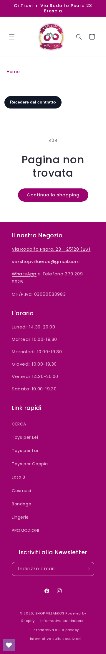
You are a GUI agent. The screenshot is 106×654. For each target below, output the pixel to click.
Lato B (18, 477)
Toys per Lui (25, 450)
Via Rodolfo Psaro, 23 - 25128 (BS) (51, 249)
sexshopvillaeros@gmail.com (46, 261)
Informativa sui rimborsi (62, 620)
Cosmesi (21, 491)
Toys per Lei (25, 437)
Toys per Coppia (30, 464)
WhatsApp (24, 274)
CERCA (19, 424)
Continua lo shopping (53, 195)
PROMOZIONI (25, 530)
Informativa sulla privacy (56, 629)
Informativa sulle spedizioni (56, 638)
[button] (11, 36)
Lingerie (20, 517)
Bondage (21, 504)
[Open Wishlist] (9, 645)
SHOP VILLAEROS (49, 613)
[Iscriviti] (87, 569)
